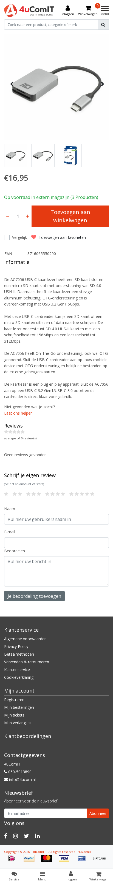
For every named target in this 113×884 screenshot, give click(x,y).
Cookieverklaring (18, 677)
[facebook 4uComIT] (5, 836)
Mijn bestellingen (19, 707)
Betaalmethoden (19, 654)
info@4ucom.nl (22, 779)
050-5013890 (19, 771)
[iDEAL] (13, 861)
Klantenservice (17, 669)
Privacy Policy (16, 646)
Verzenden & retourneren (26, 661)
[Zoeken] (103, 24)
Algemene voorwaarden (25, 638)
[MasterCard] (48, 861)
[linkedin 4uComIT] (37, 836)
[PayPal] (31, 861)
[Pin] (83, 861)
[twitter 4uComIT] (26, 836)
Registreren (14, 699)
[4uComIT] (29, 10)
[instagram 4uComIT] (15, 836)
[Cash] (100, 861)
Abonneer (98, 813)
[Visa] (66, 861)
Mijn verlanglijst (18, 722)
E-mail (9, 531)
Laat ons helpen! (18, 413)
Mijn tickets (14, 715)
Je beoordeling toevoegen (34, 596)
